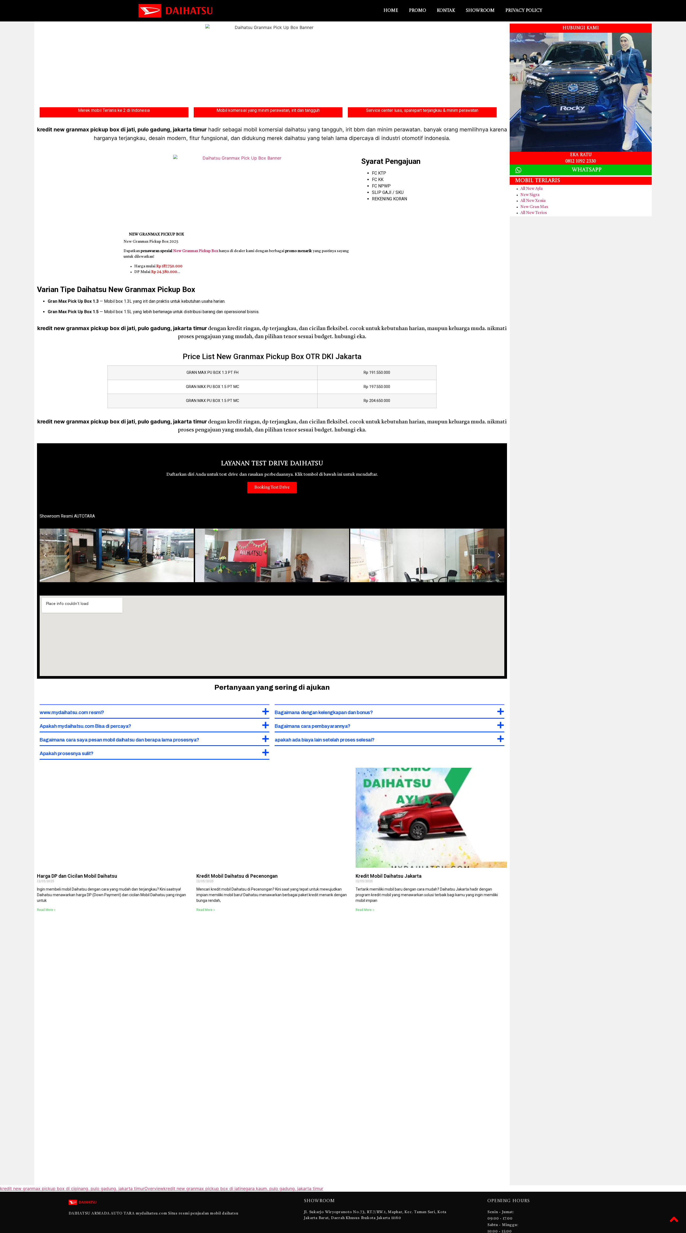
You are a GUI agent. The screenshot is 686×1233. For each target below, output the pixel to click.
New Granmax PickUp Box (156, 234)
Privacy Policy (523, 11)
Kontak (446, 11)
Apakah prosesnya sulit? (67, 753)
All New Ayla (531, 189)
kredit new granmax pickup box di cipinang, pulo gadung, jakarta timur (72, 1188)
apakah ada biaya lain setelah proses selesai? (325, 740)
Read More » (46, 910)
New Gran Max (534, 207)
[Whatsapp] (518, 170)
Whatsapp (587, 170)
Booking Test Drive (272, 488)
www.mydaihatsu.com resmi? (72, 712)
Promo (417, 11)
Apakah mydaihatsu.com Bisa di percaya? (85, 726)
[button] (45, 555)
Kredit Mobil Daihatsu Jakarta (389, 876)
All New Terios (533, 213)
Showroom (480, 11)
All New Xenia (533, 201)
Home (390, 11)
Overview (153, 1188)
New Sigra (529, 195)
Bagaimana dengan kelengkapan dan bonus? (324, 712)
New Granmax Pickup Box (195, 251)
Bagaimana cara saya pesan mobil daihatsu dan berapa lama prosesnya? (119, 740)
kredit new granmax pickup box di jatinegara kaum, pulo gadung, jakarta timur (243, 1188)
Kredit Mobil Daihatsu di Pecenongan (237, 876)
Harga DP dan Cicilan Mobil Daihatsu (77, 876)
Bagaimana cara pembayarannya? (313, 726)
